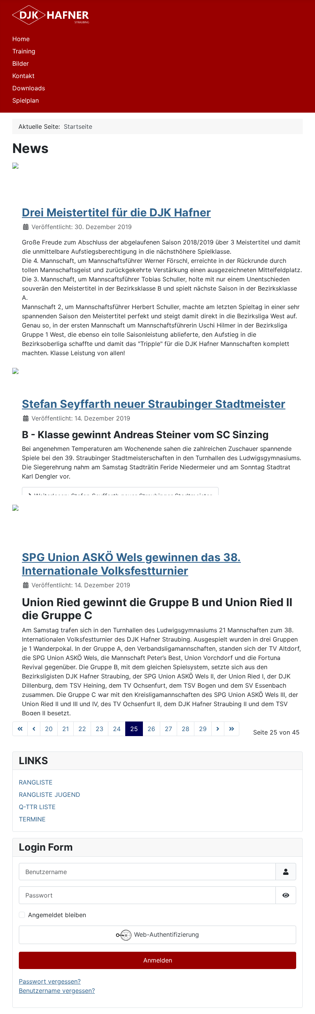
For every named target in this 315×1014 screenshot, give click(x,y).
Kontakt (23, 76)
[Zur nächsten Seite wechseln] (217, 728)
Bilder (20, 63)
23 (99, 729)
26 (151, 729)
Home (21, 39)
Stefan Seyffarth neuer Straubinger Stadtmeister (153, 404)
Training (23, 51)
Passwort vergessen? (50, 981)
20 (49, 729)
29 (203, 729)
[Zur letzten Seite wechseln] (231, 728)
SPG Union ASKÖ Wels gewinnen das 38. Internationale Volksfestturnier (131, 563)
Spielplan (25, 100)
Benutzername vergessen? (57, 990)
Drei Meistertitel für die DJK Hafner (116, 212)
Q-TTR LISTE (37, 807)
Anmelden (157, 960)
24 (117, 729)
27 (168, 729)
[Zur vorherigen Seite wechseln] (33, 728)
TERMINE (32, 819)
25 (134, 729)
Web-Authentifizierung (165, 934)
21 (65, 729)
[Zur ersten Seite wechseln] (20, 728)
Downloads (28, 88)
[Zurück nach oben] (301, 1000)
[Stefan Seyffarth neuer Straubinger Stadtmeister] (15, 370)
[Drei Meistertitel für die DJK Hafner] (15, 165)
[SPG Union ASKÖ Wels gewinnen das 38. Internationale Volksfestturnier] (15, 507)
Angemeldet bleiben (57, 915)
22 (82, 729)
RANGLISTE (36, 782)
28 (185, 729)
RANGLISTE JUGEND (49, 794)
